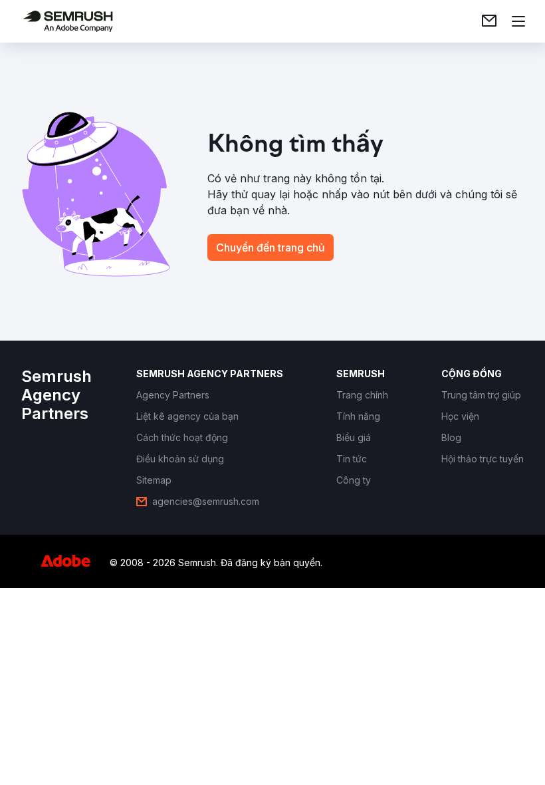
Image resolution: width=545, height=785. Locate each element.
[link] (489, 21)
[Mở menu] (518, 21)
